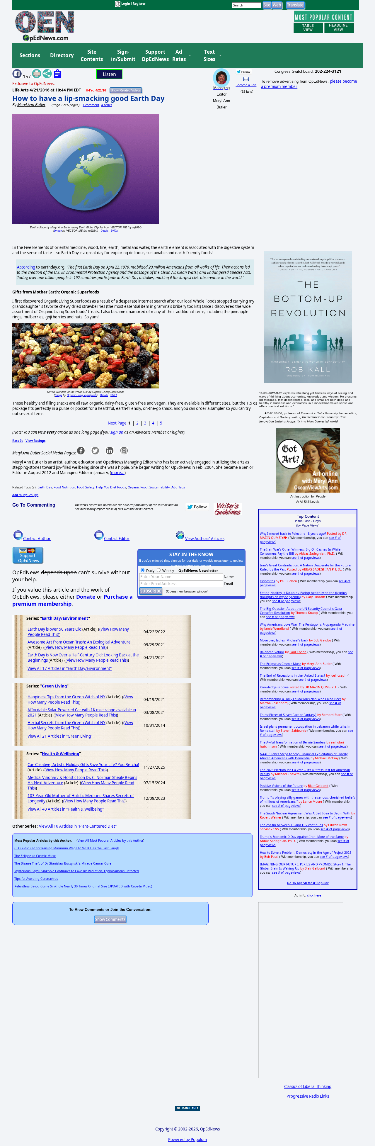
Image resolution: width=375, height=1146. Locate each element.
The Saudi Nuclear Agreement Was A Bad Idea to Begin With (305, 813)
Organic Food (138, 487)
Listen (109, 74)
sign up (116, 432)
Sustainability (159, 487)
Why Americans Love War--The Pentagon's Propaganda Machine (307, 624)
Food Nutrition (64, 487)
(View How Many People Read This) (76, 647)
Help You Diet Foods (111, 487)
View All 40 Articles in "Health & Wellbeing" (66, 809)
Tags (178, 487)
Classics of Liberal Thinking (307, 1086)
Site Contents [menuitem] (92, 55)
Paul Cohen (297, 652)
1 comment (91, 105)
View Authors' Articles (204, 538)
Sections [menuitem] (30, 55)
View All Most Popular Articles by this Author (110, 840)
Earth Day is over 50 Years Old (54, 629)
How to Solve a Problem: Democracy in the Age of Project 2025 (305, 852)
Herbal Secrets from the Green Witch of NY (66, 722)
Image (58, 230)
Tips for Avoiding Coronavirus (36, 879)
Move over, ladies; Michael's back (284, 640)
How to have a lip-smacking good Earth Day (88, 98)
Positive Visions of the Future (281, 786)
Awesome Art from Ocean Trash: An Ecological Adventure (79, 642)
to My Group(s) (25, 495)
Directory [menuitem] (61, 55)
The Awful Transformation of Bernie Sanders (292, 742)
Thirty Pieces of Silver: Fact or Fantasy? (288, 715)
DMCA (114, 230)
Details (104, 230)
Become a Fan (246, 85)
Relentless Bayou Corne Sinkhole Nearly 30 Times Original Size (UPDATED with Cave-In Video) (83, 886)
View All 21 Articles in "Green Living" (60, 736)
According (26, 267)
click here (314, 895)
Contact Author (37, 538)
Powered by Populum (187, 1139)
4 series (106, 105)
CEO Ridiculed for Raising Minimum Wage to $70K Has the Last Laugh (66, 848)
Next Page (117, 423)
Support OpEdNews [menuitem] (153, 55)
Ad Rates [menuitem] (179, 55)
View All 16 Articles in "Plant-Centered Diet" (78, 826)
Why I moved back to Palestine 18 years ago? (293, 534)
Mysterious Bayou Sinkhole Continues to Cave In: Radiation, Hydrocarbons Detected (76, 871)
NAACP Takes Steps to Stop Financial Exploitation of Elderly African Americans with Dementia (303, 756)
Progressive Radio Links (308, 1096)
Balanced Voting (272, 652)
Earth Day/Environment (65, 618)
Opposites (267, 581)
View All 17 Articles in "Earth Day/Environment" (70, 668)
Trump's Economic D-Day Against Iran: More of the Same (302, 837)
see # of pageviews (306, 558)
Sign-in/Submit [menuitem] (122, 55)
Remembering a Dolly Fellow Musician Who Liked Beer (300, 699)
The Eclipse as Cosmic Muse (35, 856)
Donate (86, 596)
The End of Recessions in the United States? (292, 675)
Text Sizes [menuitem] (209, 55)
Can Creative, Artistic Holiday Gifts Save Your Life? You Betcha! (83, 764)
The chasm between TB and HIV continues (291, 825)
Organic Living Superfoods (82, 395)
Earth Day (45, 487)
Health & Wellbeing (60, 753)
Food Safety (85, 487)
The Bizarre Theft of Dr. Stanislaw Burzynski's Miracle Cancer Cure (62, 863)
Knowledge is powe (274, 687)
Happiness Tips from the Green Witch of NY (66, 697)
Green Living (54, 686)
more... (118, 472)
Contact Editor (116, 538)
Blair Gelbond (318, 786)
